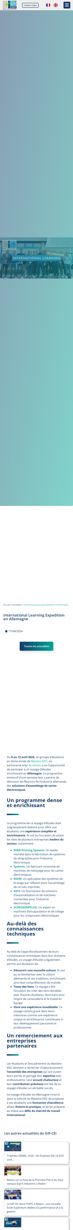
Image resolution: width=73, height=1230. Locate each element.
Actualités (17, 604)
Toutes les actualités (36, 646)
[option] (56, 5)
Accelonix (35, 765)
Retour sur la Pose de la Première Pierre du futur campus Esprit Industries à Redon (35, 1181)
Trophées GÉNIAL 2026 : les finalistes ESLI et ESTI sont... (35, 1157)
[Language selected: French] (53, 5)
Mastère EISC (39, 761)
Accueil (6, 604)
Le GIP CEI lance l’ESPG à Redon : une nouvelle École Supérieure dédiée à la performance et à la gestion (35, 1207)
